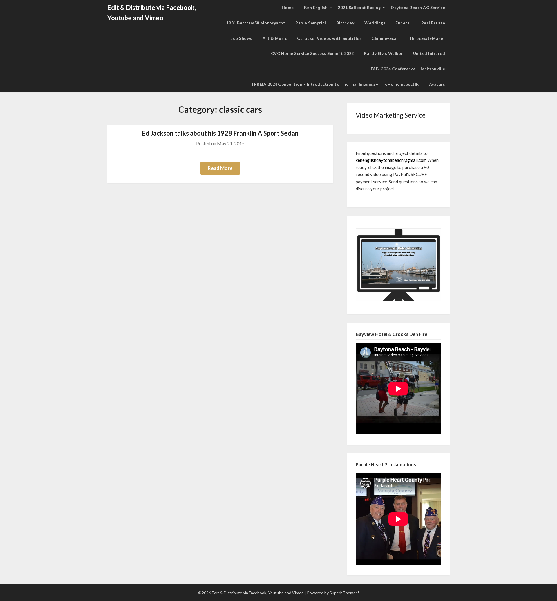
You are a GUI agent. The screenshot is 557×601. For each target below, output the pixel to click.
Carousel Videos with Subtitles (329, 38)
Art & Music (275, 38)
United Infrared (429, 53)
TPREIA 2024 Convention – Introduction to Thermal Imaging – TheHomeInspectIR (335, 84)
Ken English (316, 7)
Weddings (374, 22)
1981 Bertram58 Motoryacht (255, 22)
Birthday (345, 22)
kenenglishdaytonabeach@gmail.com (391, 160)
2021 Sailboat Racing (359, 7)
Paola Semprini (310, 22)
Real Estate (433, 22)
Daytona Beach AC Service (418, 7)
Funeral (403, 22)
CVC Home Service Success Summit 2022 (312, 53)
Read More (220, 168)
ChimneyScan (385, 38)
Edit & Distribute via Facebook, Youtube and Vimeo (151, 12)
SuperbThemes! (344, 592)
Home (288, 7)
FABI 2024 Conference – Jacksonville (408, 68)
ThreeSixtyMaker (427, 38)
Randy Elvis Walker (383, 53)
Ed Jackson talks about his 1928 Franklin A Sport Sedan (220, 133)
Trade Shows (239, 38)
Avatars (437, 84)
